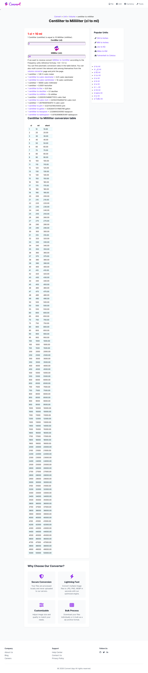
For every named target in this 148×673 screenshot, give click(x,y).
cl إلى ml (97, 69)
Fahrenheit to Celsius (106, 55)
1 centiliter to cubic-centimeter (41, 80)
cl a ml (97, 78)
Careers (8, 658)
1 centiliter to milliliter (37, 94)
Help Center (57, 652)
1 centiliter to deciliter (37, 91)
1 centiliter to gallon (36, 109)
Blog (6, 655)
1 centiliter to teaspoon (37, 112)
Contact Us (57, 655)
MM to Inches (103, 42)
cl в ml (97, 96)
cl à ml (97, 81)
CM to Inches (102, 38)
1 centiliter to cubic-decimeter (41, 77)
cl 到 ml (97, 72)
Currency (130, 4)
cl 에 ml (97, 90)
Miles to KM (102, 51)
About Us (9, 652)
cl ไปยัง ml (98, 99)
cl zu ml (97, 75)
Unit (120, 4)
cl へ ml (97, 87)
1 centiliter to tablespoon (38, 115)
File (111, 4)
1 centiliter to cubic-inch (38, 100)
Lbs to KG (101, 47)
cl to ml (97, 66)
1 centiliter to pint (35, 106)
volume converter (35, 71)
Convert (14, 4)
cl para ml (98, 93)
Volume (72, 16)
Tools (140, 4)
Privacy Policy (58, 658)
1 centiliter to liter (35, 88)
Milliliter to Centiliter (61, 60)
